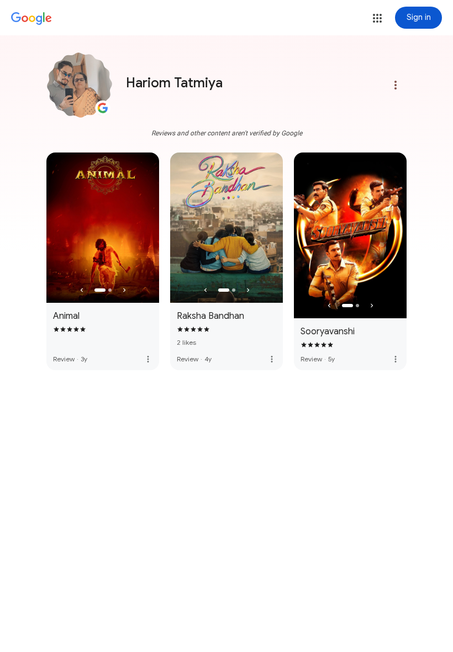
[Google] (31, 18)
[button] (377, 18)
